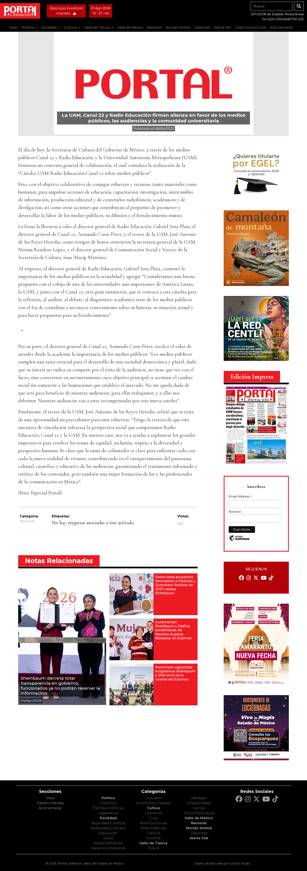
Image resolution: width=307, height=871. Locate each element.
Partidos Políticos (108, 808)
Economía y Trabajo (153, 803)
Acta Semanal (281, 27)
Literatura (153, 813)
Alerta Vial (199, 838)
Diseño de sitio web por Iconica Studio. (222, 863)
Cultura (153, 808)
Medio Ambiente (108, 843)
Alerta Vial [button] (222, 27)
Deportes (199, 833)
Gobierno (108, 803)
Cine (153, 818)
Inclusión (153, 798)
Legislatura (108, 813)
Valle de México (199, 818)
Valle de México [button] (130, 27)
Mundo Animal (199, 828)
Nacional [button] (154, 27)
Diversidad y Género (108, 828)
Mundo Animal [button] (178, 27)
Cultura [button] (71, 27)
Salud (108, 838)
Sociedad (108, 818)
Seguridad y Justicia (108, 823)
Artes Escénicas (153, 823)
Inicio (13, 27)
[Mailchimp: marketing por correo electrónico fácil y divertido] (239, 540)
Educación (108, 833)
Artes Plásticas (153, 828)
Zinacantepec (199, 803)
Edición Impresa (50, 803)
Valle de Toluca (153, 843)
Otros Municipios (199, 813)
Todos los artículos (250, 27)
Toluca (153, 848)
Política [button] (28, 27)
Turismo (153, 838)
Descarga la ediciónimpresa (66, 10)
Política (108, 798)
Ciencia (153, 833)
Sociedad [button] (49, 27)
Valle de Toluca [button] (97, 27)
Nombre (235, 512)
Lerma (198, 808)
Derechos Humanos (108, 848)
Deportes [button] (202, 27)
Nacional (27, 521)
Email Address (240, 496)
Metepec (199, 798)
